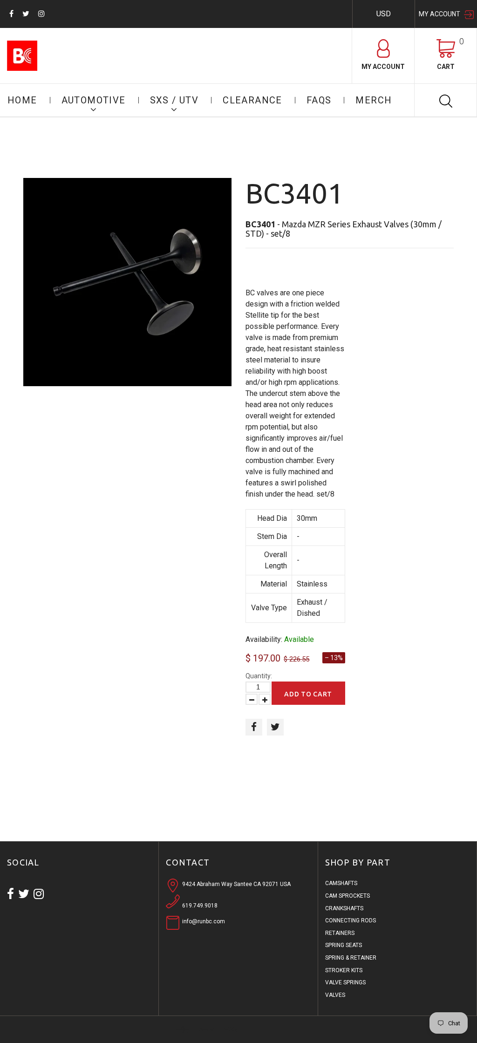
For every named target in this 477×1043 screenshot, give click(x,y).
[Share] (253, 727)
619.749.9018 (200, 905)
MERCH (373, 100)
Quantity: (258, 676)
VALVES (335, 995)
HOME (22, 100)
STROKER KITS (343, 970)
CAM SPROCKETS (347, 896)
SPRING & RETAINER (350, 957)
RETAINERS (339, 933)
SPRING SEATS (343, 945)
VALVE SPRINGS (345, 982)
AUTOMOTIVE (93, 100)
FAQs (319, 100)
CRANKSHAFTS (344, 908)
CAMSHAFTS (341, 883)
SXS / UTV (174, 100)
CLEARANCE (252, 100)
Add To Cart (308, 694)
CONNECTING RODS (350, 920)
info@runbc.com (203, 921)
